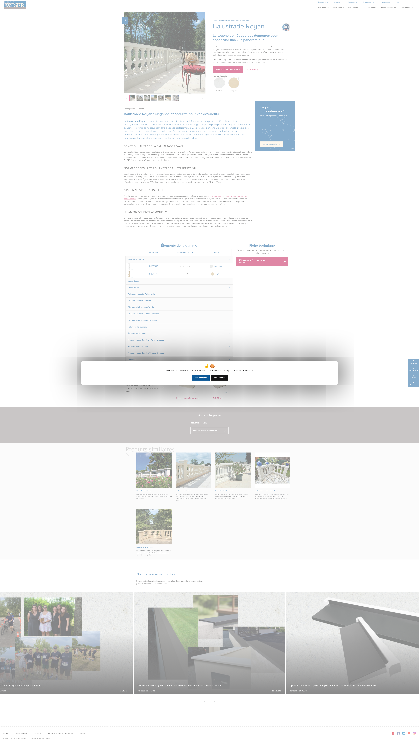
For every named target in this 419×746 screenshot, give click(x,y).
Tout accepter (200, 378)
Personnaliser (219, 378)
